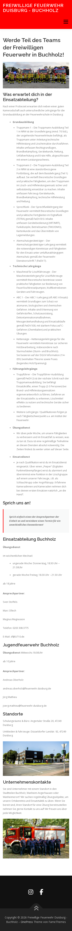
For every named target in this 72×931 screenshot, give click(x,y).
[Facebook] (41, 892)
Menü (65, 21)
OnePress (27, 922)
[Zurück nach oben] (36, 908)
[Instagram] (31, 892)
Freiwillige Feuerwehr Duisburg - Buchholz (33, 8)
